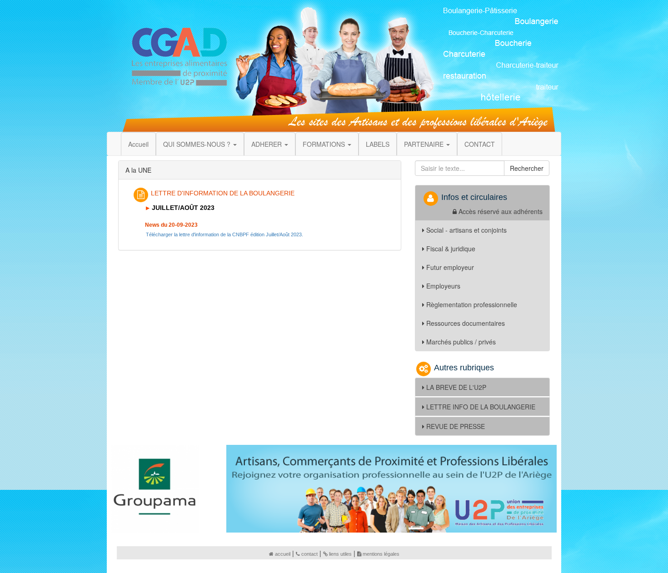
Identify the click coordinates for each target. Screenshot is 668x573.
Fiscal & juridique (450, 248)
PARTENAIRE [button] (424, 144)
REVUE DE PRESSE (455, 426)
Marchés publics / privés (461, 341)
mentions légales (381, 554)
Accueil (138, 144)
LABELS (377, 144)
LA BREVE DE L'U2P (456, 387)
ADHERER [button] (267, 144)
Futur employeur (450, 267)
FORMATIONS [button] (325, 144)
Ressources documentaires (465, 323)
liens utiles (340, 554)
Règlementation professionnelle (471, 304)
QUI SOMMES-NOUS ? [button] (197, 144)
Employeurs (443, 285)
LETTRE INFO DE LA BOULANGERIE (480, 406)
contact (309, 554)
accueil (282, 554)
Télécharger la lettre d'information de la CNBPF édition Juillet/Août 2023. (224, 234)
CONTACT (479, 144)
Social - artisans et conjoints (466, 229)
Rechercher (526, 168)
